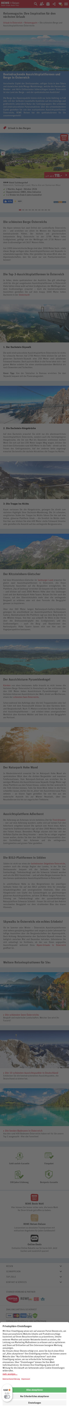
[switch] (7, 1397)
